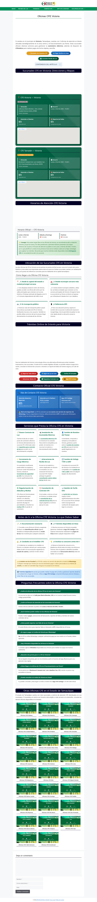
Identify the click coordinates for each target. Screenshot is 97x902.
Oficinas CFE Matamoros (26, 780)
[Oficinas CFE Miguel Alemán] (71, 772)
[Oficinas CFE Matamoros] (26, 772)
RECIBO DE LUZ (23, 8)
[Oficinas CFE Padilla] (71, 789)
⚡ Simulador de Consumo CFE (37, 53)
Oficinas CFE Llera (70, 764)
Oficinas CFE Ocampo (48, 796)
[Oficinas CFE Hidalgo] (71, 740)
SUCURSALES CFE (77, 8)
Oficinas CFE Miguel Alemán (70, 780)
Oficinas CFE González (70, 731)
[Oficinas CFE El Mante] (48, 724)
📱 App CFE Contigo (70, 379)
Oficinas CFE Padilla (70, 796)
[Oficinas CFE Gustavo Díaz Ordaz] (48, 740)
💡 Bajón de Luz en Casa (49, 373)
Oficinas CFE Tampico (48, 828)
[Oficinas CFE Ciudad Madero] (26, 724)
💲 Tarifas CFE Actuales (69, 373)
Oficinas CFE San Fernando (70, 812)
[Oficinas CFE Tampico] (48, 821)
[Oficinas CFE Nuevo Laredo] (26, 789)
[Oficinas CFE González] (71, 724)
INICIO (14, 8)
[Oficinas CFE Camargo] (71, 708)
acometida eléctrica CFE (49, 438)
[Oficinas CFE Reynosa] (26, 805)
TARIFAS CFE (48, 8)
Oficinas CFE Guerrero (26, 747)
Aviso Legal (52, 899)
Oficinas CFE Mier (48, 780)
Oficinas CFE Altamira (48, 715)
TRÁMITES (36, 8)
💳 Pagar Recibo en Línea (61, 53)
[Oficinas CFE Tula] (71, 821)
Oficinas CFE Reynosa (26, 812)
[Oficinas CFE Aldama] (26, 708)
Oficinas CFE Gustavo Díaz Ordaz (48, 747)
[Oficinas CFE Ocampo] (48, 789)
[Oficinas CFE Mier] (48, 772)
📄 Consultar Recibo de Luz (48, 58)
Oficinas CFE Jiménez (48, 764)
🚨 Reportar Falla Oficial (28, 373)
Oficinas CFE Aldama (26, 715)
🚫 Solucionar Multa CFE (28, 379)
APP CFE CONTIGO (63, 8)
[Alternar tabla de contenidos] (59, 64)
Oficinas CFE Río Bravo (48, 812)
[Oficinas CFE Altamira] (48, 708)
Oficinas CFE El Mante (48, 731)
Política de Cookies (60, 899)
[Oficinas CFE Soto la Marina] (26, 821)
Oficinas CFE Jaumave (26, 764)
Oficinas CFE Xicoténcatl (48, 845)
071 (20, 121)
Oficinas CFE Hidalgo (70, 747)
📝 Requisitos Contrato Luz (50, 379)
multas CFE (20, 507)
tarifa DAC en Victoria (70, 494)
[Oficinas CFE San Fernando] (71, 805)
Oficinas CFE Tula (70, 828)
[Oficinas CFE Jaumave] (26, 756)
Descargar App (66, 400)
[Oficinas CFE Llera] (71, 756)
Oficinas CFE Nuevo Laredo (26, 796)
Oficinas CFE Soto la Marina (26, 828)
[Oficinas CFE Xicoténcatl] (48, 837)
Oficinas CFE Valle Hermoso (26, 845)
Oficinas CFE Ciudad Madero (26, 731)
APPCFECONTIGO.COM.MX (42, 899)
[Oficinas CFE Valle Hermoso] (26, 837)
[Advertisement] (48, 30)
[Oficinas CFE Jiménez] (48, 756)
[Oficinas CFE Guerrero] (26, 740)
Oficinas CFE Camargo (70, 715)
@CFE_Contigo (44, 400)
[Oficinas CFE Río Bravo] (48, 805)
